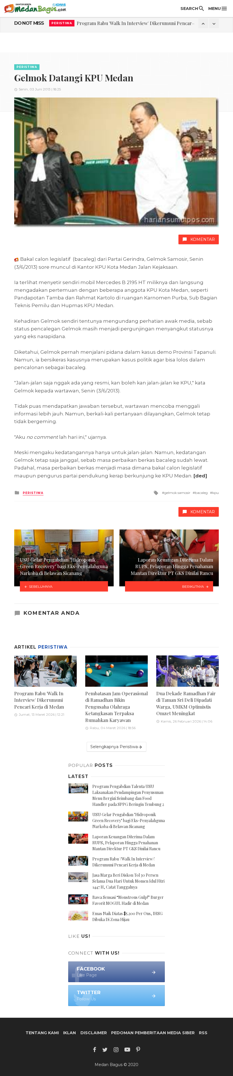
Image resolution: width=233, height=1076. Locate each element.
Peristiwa (61, 23)
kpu (215, 493)
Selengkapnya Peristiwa (114, 746)
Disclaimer (93, 1032)
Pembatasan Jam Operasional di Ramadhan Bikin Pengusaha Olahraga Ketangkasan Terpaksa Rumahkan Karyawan (116, 706)
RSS (203, 1032)
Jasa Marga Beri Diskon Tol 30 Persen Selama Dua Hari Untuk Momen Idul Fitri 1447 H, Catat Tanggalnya (128, 881)
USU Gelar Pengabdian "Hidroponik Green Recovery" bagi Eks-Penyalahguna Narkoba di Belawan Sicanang (128, 820)
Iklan (69, 1032)
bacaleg (201, 493)
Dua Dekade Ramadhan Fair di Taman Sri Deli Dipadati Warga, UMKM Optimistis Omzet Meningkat (186, 703)
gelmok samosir (177, 493)
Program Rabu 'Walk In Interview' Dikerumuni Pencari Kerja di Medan (151, 23)
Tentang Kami (42, 1032)
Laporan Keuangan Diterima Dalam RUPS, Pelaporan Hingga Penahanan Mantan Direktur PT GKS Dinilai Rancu (126, 842)
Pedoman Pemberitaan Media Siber (153, 1032)
